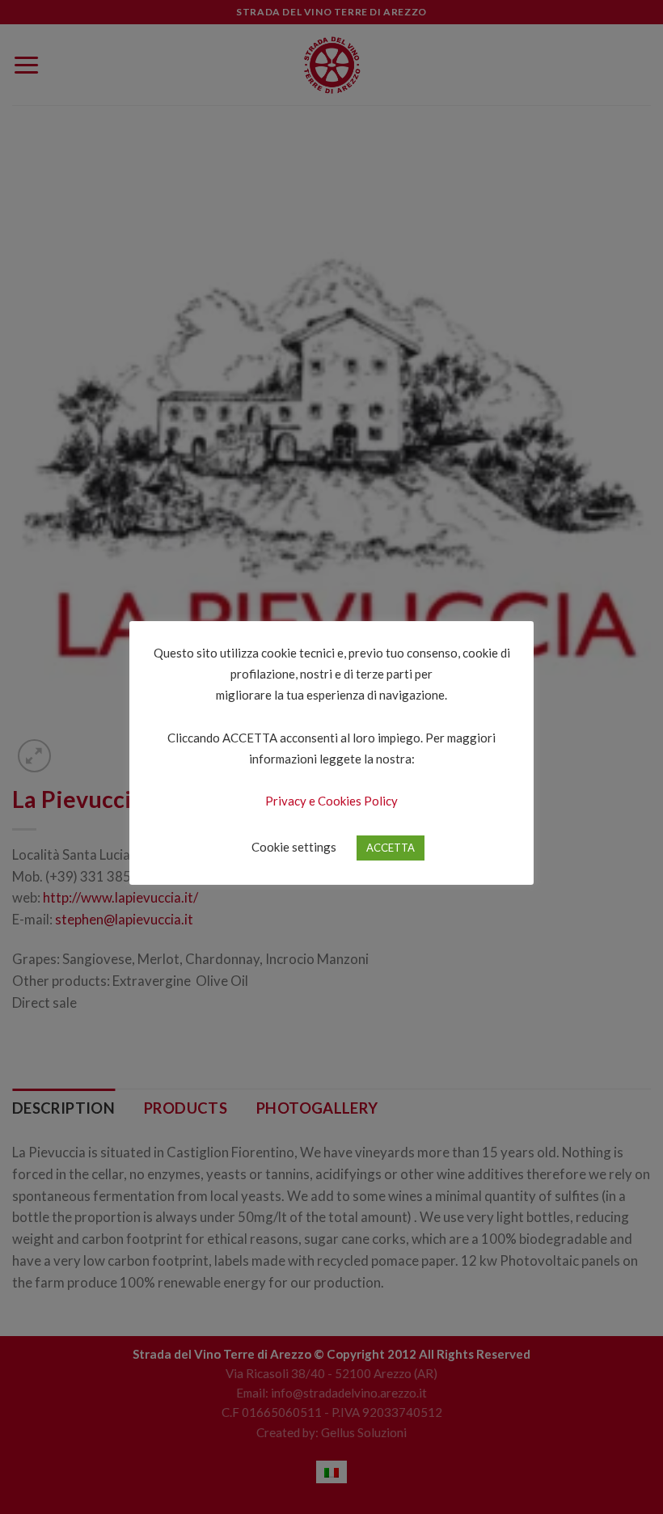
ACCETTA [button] (390, 847)
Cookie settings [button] (293, 846)
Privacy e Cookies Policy (331, 800)
